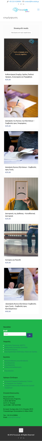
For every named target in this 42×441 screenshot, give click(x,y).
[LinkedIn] (24, 4)
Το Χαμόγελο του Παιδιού (13, 383)
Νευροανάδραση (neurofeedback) (16, 361)
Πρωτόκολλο (9, 371)
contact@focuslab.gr (32, 1)
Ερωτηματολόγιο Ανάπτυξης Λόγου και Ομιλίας (21, 352)
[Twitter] (21, 4)
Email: (5, 331)
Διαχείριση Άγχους (11, 349)
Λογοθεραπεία (10, 365)
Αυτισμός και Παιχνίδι (13, 260)
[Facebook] (18, 4)
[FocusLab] (21, 9)
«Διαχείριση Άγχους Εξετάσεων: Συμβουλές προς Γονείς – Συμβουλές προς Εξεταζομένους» (20, 306)
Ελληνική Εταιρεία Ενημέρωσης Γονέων (18, 381)
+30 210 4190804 (15, 1)
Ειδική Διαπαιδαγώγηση (13, 367)
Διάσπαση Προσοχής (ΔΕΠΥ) (15, 345)
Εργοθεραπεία (10, 363)
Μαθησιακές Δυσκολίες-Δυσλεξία (16, 347)
